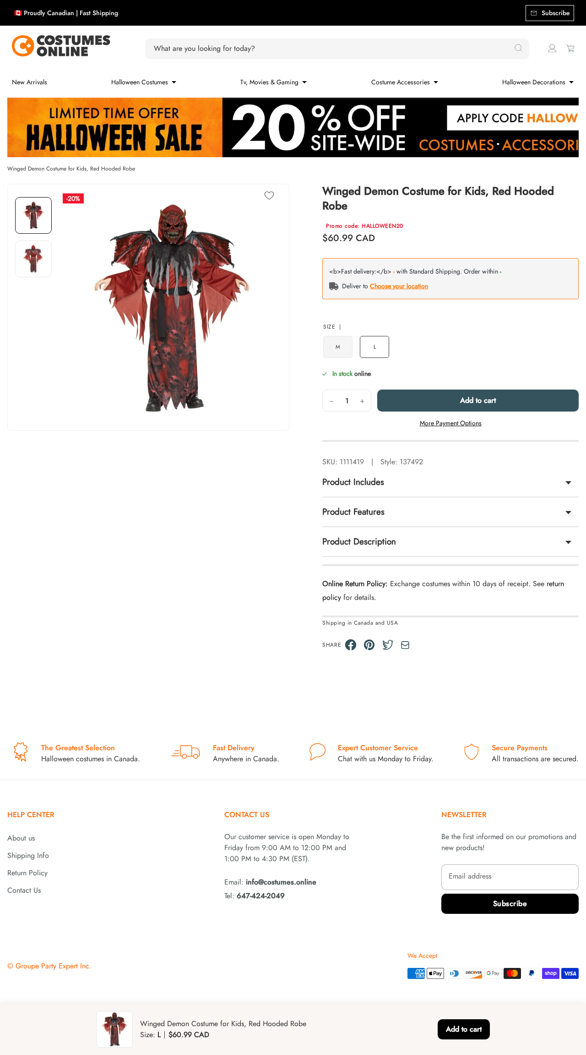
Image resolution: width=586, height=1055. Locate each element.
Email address (470, 876)
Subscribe (510, 903)
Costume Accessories (400, 82)
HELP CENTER (30, 814)
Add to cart (478, 400)
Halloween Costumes (139, 82)
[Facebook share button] (350, 644)
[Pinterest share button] (369, 644)
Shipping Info (28, 855)
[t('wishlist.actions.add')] (269, 196)
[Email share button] (405, 645)
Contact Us (24, 890)
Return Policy (27, 873)
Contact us (246, 814)
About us (21, 838)
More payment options (451, 423)
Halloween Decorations (533, 82)
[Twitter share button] (388, 645)
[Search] (518, 48)
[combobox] (332, 48)
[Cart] (570, 48)
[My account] (552, 48)
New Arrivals (29, 82)
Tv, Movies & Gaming (269, 82)
